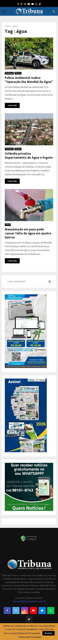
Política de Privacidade (29, 637)
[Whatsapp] (50, 610)
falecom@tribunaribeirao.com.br (29, 601)
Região (18, 149)
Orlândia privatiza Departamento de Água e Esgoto (29, 155)
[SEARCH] (49, 281)
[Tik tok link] (40, 4)
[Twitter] (15, 610)
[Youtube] (33, 610)
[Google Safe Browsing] (29, 541)
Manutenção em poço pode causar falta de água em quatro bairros (28, 233)
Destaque (9, 73)
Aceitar (48, 633)
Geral (8, 225)
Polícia (18, 73)
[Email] (42, 610)
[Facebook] (7, 610)
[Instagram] (24, 610)
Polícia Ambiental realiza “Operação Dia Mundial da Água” (29, 80)
